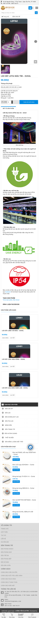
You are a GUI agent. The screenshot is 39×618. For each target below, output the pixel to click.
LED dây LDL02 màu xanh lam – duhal (15, 388)
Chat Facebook (32, 617)
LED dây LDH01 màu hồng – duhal (13, 359)
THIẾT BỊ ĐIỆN (9, 437)
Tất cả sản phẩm (8, 300)
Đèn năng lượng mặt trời (14, 442)
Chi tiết (12, 338)
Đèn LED (7, 413)
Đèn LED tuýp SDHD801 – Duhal (23, 465)
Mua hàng (11, 617)
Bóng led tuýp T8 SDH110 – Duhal (24, 476)
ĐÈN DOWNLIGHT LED (12, 417)
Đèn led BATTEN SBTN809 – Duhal (24, 500)
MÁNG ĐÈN (8, 425)
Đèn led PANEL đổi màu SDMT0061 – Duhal (24, 453)
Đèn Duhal (16, 300)
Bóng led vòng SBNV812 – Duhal (23, 488)
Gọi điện (4, 617)
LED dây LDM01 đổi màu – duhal (13, 330)
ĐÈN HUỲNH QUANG (11, 433)
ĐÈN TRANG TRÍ (10, 429)
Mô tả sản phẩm (8, 108)
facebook (8, 292)
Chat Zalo (20, 617)
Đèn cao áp (9, 408)
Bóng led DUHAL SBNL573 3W (23, 512)
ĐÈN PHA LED (9, 421)
